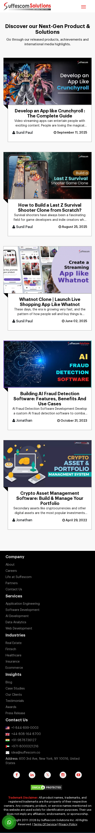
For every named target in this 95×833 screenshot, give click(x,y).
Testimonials (15, 701)
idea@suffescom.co (25, 752)
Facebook (16, 777)
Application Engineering (23, 603)
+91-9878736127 (23, 740)
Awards (11, 707)
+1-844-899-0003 (24, 727)
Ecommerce (14, 667)
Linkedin (32, 777)
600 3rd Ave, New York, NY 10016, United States (43, 761)
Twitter (47, 777)
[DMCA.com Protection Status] (47, 788)
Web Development (19, 628)
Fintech (11, 649)
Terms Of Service (45, 824)
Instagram (63, 777)
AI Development (17, 616)
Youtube (78, 777)
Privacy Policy (68, 824)
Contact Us (14, 589)
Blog (9, 682)
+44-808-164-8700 (26, 734)
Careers (11, 570)
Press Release (15, 713)
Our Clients (14, 694)
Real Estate (14, 643)
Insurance (13, 661)
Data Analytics (16, 622)
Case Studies (15, 688)
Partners (12, 583)
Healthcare (13, 655)
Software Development (23, 610)
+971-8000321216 (24, 746)
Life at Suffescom (19, 577)
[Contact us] (9, 822)
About (10, 564)
